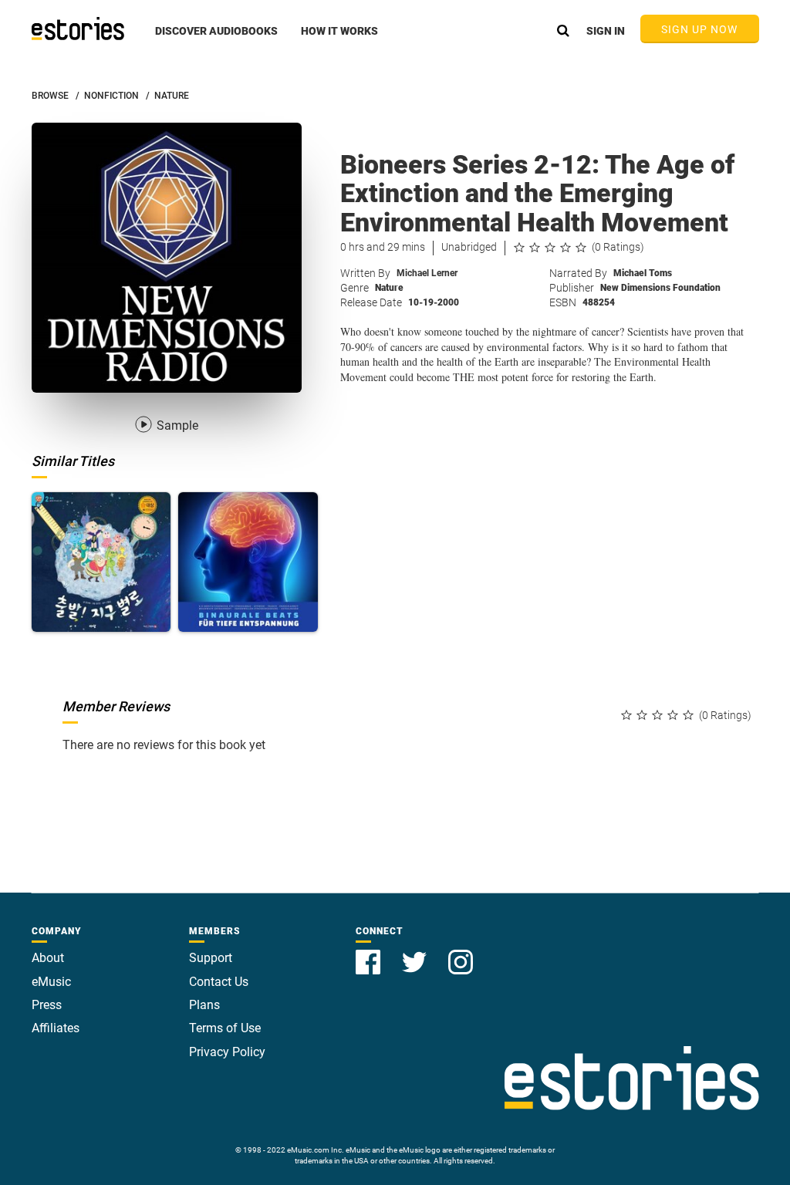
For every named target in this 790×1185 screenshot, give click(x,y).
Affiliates (55, 1028)
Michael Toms (642, 273)
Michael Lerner (427, 273)
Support (210, 957)
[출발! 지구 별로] (101, 562)
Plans (204, 1005)
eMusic (51, 981)
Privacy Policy (227, 1052)
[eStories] (78, 28)
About (48, 957)
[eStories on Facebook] (369, 953)
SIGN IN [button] (605, 31)
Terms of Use (225, 1028)
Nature (389, 287)
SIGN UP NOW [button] (699, 29)
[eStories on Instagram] (460, 953)
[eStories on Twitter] (416, 953)
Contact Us (218, 981)
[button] (216, 39)
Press (47, 1005)
